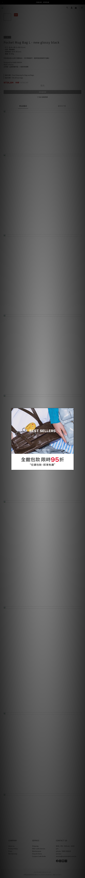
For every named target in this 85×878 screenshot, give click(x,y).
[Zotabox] (72, 468)
